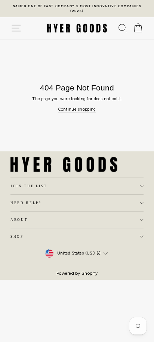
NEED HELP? (25, 203)
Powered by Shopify (77, 273)
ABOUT (19, 220)
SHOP (17, 236)
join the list (28, 186)
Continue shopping (77, 109)
